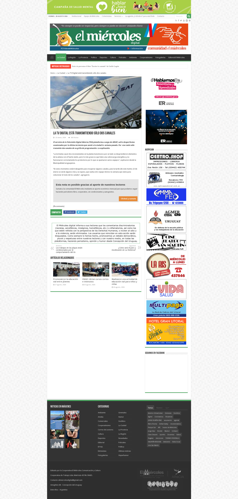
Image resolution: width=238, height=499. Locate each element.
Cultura (113, 57)
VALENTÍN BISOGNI (154, 442)
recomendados (175, 424)
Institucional (76, 16)
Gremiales (122, 413)
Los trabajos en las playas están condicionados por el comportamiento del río (69, 249)
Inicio (52, 73)
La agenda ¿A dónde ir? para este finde (139, 16)
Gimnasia (168, 413)
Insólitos (121, 421)
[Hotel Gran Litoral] (166, 331)
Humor (121, 417)
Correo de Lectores (105, 430)
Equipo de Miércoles (91, 16)
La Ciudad (61, 57)
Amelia (100, 417)
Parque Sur (152, 427)
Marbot (167, 431)
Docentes (170, 435)
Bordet (159, 431)
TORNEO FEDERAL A (172, 438)
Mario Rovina (152, 424)
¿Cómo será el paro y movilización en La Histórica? (124, 248)
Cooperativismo (146, 57)
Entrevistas (102, 451)
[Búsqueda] (189, 16)
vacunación (168, 420)
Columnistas (107, 16)
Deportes (103, 57)
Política (94, 57)
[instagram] (187, 20)
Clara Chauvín (152, 435)
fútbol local (176, 442)
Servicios (117, 16)
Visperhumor (123, 455)
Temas (150, 408)
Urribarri (175, 431)
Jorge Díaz (151, 431)
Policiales (122, 57)
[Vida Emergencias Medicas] (166, 289)
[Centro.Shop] (166, 161)
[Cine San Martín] (166, 242)
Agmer (150, 417)
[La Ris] (166, 265)
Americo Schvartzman (155, 413)
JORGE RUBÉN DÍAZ (155, 420)
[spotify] (190, 20)
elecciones (159, 438)
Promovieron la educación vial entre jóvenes (65, 280)
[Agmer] (166, 219)
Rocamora (169, 417)
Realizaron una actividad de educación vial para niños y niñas (124, 281)
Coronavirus (159, 417)
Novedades (123, 438)
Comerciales (103, 421)
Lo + (167, 408)
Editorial (101, 442)
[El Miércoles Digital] (119, 36)
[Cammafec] (166, 196)
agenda (176, 420)
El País (100, 447)
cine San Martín (153, 445)
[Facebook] (178, 20)
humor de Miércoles (170, 427)
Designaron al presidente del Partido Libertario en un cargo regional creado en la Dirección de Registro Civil (112, 66)
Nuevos (159, 408)
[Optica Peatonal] (166, 179)
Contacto (160, 16)
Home (52, 57)
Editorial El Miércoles (176, 57)
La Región (72, 57)
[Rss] (176, 20)
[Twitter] (181, 20)
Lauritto (162, 435)
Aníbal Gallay (163, 424)
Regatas (150, 438)
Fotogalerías (160, 57)
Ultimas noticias (124, 451)
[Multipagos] (166, 308)
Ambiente (133, 57)
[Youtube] (184, 20)
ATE (159, 427)
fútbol (179, 435)
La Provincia (83, 57)
